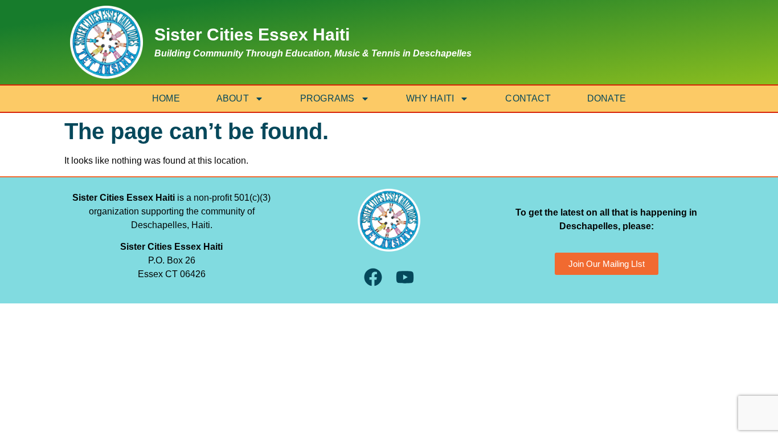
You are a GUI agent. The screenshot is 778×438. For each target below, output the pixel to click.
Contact (527, 98)
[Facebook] (372, 277)
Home (166, 98)
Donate (606, 98)
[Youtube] (404, 277)
